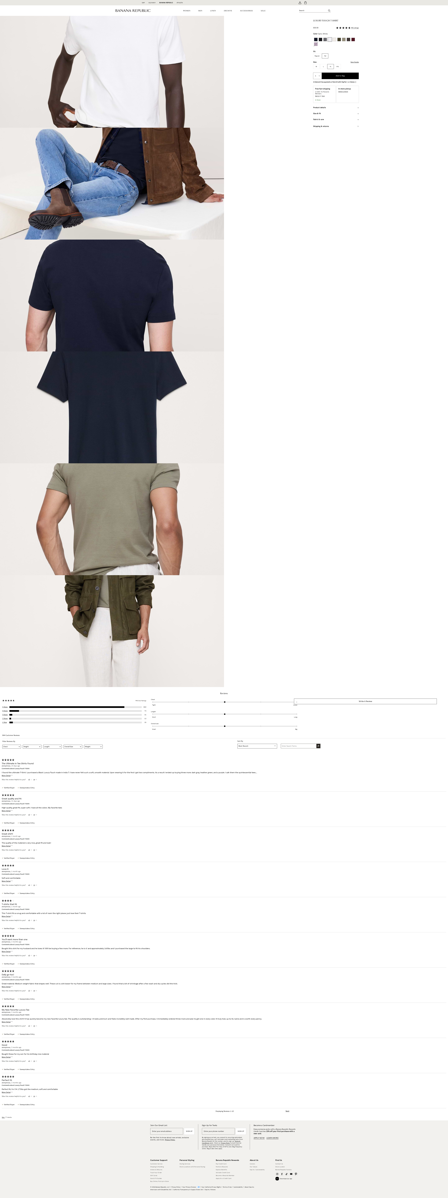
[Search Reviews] (318, 746)
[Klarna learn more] (355, 82)
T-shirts (9, 1117)
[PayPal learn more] (347, 82)
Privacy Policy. (170, 1140)
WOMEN (187, 11)
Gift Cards (153, 1175)
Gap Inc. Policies (210, 1189)
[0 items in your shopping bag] (305, 2)
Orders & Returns (156, 1169)
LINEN (213, 11)
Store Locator (280, 1167)
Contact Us (279, 1164)
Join (323, 96)
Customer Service (156, 1164)
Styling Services (185, 1164)
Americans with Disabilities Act (160, 1189)
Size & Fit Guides (156, 1178)
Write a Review (365, 701)
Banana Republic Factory (283, 1169)
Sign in (317, 96)
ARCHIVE (228, 11)
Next (287, 1111)
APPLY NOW (259, 1138)
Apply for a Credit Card (223, 1178)
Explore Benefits (221, 1169)
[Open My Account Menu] (300, 2)
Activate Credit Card (223, 1172)
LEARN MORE (272, 1138)
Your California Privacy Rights (211, 1187)
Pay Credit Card (221, 1164)
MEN (200, 11)
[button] (112, 351)
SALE (263, 11)
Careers (252, 1164)
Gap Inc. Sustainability (257, 1169)
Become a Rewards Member (225, 1175)
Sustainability (238, 1187)
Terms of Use (227, 1187)
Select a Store (343, 91)
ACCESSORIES (246, 11)
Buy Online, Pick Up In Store (159, 1181)
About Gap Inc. (249, 1187)
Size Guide (355, 62)
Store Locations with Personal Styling (192, 1167)
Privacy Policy (225, 1143)
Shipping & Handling (157, 1167)
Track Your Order (156, 1172)
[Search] (329, 10)
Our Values (253, 1167)
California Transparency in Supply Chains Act (188, 1189)
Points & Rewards (222, 1167)
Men (3, 1117)
